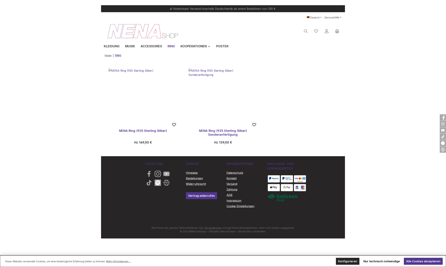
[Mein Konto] (326, 31)
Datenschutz (234, 172)
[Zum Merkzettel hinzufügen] (174, 124)
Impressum (233, 200)
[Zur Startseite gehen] (142, 31)
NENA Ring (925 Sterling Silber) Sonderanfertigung (223, 132)
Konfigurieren (347, 261)
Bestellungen (194, 178)
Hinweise (192, 172)
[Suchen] (305, 31)
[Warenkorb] (337, 31)
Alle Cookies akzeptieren (423, 261)
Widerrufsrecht (196, 184)
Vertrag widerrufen (201, 195)
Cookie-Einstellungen (240, 206)
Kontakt (231, 178)
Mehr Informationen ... (118, 261)
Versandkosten (213, 227)
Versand (231, 184)
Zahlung (231, 189)
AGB (229, 195)
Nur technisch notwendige (381, 261)
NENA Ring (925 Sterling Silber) (143, 131)
